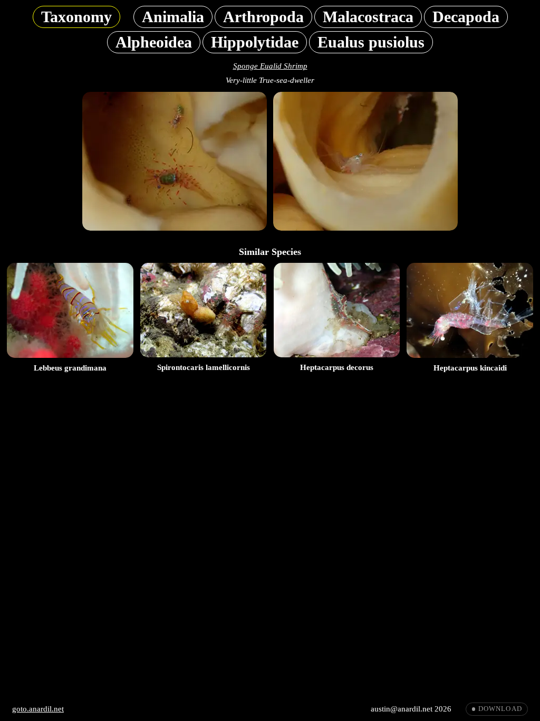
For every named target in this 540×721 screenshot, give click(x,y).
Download (500, 709)
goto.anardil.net (38, 709)
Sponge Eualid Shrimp (270, 66)
